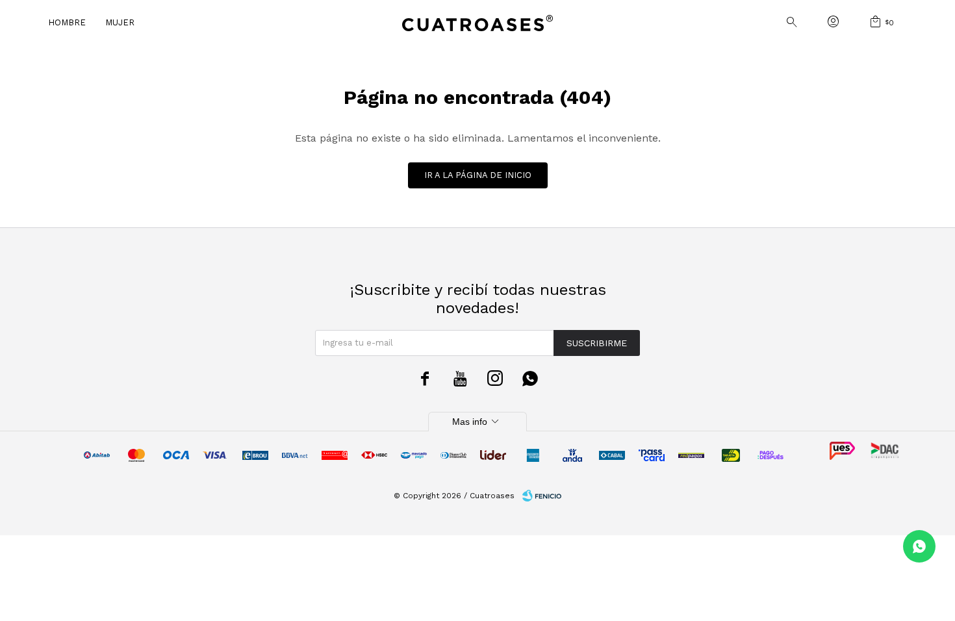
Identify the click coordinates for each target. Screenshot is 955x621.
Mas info (477, 421)
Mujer (119, 22)
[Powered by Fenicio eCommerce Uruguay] (541, 495)
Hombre (67, 22)
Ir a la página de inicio (477, 175)
